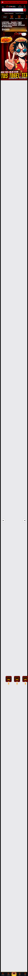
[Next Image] (24, 520)
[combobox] (12, 9)
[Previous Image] (3, 520)
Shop (3, 6)
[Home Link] (10, 6)
